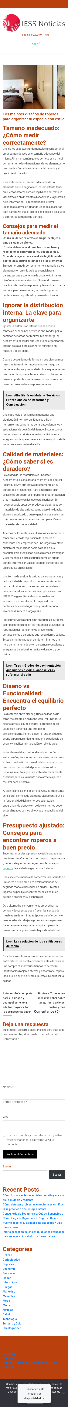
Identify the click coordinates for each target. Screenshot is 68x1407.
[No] (63, 1393)
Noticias (8, 1309)
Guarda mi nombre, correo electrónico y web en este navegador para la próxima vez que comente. (35, 1140)
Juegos (7, 1287)
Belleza (7, 1255)
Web (5, 1116)
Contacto (8, 1358)
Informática (10, 1282)
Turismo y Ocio (12, 1323)
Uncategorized (12, 1328)
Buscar (7, 1166)
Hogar (7, 1277)
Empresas (9, 1273)
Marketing (9, 1291)
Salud (6, 1314)
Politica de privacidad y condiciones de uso (30, 1362)
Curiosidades (11, 1259)
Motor (6, 1305)
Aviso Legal (10, 1353)
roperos (8, 868)
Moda (6, 1300)
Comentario (11, 1038)
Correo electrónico (15, 1101)
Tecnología (10, 1318)
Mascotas (9, 1296)
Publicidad (9, 1367)
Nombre (9, 1087)
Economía (9, 1268)
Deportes (8, 1264)
